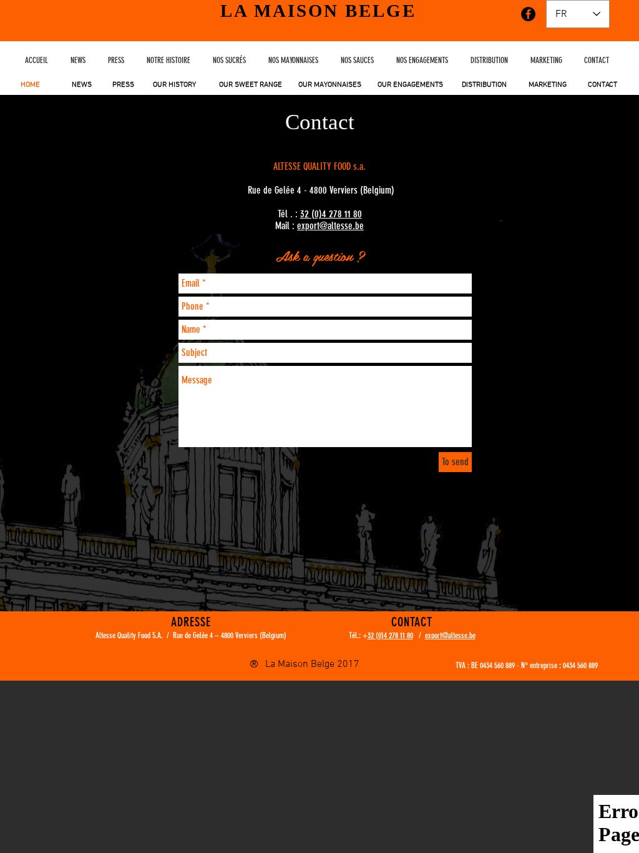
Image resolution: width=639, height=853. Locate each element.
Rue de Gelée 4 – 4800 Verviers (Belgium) (229, 635)
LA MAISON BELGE (318, 11)
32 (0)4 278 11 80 (331, 214)
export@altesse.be (330, 226)
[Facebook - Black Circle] (528, 14)
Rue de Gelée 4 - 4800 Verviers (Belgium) (321, 190)
